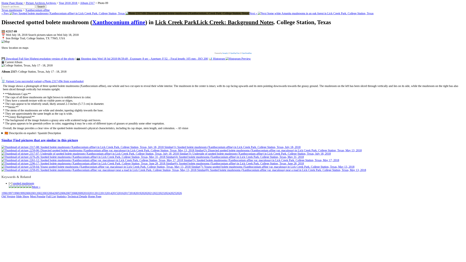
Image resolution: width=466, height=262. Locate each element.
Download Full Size (37, 58)
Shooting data (142, 58)
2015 (115, 193)
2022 (156, 193)
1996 (4, 193)
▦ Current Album (11, 62)
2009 (80, 193)
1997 (10, 193)
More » (36, 186)
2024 (167, 193)
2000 (28, 193)
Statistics (62, 196)
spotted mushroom (23, 183)
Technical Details (77, 196)
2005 (57, 193)
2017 (126, 193)
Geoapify (225, 53)
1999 (22, 193)
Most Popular (38, 196)
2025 (173, 193)
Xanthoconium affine (37, 10)
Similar (39, 140)
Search (41, 6)
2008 (74, 193)
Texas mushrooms (11, 10)
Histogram (217, 58)
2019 (138, 193)
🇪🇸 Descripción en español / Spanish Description (33, 133)
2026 (179, 193)
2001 (33, 193)
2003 (45, 193)
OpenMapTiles (234, 53)
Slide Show (22, 196)
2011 (91, 193)
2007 (68, 193)
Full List (51, 196)
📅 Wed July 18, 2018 (40, 34)
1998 (16, 193)
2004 (51, 193)
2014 (109, 193)
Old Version (8, 196)
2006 (63, 193)
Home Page (94, 196)
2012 (97, 193)
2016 (121, 193)
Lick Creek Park (214, 22)
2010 (86, 193)
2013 (103, 193)
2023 (161, 193)
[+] (10, 183)
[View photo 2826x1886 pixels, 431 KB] (187, 13)
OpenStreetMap (247, 53)
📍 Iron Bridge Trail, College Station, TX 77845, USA (33, 38)
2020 (144, 193)
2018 (132, 193)
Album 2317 (87, 3)
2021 (150, 193)
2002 (39, 193)
